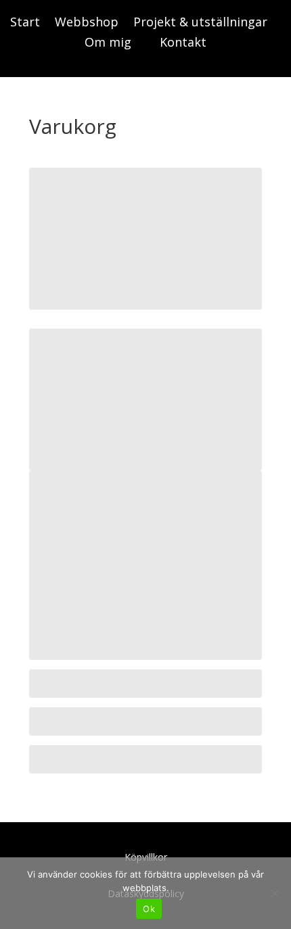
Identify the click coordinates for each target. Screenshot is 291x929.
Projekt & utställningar (200, 23)
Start (25, 23)
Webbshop (86, 23)
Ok (149, 908)
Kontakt (183, 43)
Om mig (108, 43)
